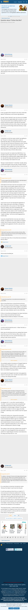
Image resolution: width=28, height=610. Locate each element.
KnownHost (21, 595)
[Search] (26, 1)
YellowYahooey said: (6, 297)
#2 (26, 110)
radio (10, 586)
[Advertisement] (14, 38)
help (17, 586)
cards (14, 586)
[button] (1, 2)
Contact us (3, 543)
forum (19, 584)
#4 (26, 174)
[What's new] (24, 1)
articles (16, 584)
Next (15, 515)
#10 (26, 470)
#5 (26, 251)
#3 (26, 135)
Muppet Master (9, 105)
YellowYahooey (5, 22)
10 (19, 16)
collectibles (10, 584)
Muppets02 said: (5, 474)
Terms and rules (9, 543)
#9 (26, 385)
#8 (26, 345)
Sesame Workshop (10, 592)
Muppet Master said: (6, 178)
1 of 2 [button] (10, 515)
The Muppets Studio (10, 591)
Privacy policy (16, 543)
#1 (26, 59)
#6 (26, 293)
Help (21, 543)
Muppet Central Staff (7, 589)
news (6, 584)
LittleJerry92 (8, 131)
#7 (26, 325)
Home (24, 543)
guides (23, 584)
